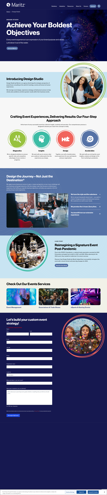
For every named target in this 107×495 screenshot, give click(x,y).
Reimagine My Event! (13, 415)
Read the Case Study (61, 265)
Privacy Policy (36, 411)
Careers (86, 6)
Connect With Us (12, 48)
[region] (53, 492)
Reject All (81, 492)
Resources (70, 6)
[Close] (104, 492)
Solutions (54, 6)
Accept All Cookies (93, 492)
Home (8, 12)
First (8, 331)
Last (31, 331)
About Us (78, 6)
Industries (62, 6)
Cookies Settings (70, 492)
